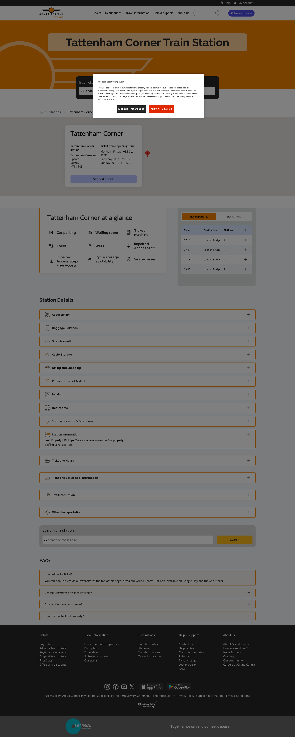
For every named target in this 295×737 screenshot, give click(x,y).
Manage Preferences (131, 109)
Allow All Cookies (161, 109)
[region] (148, 96)
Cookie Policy (108, 99)
